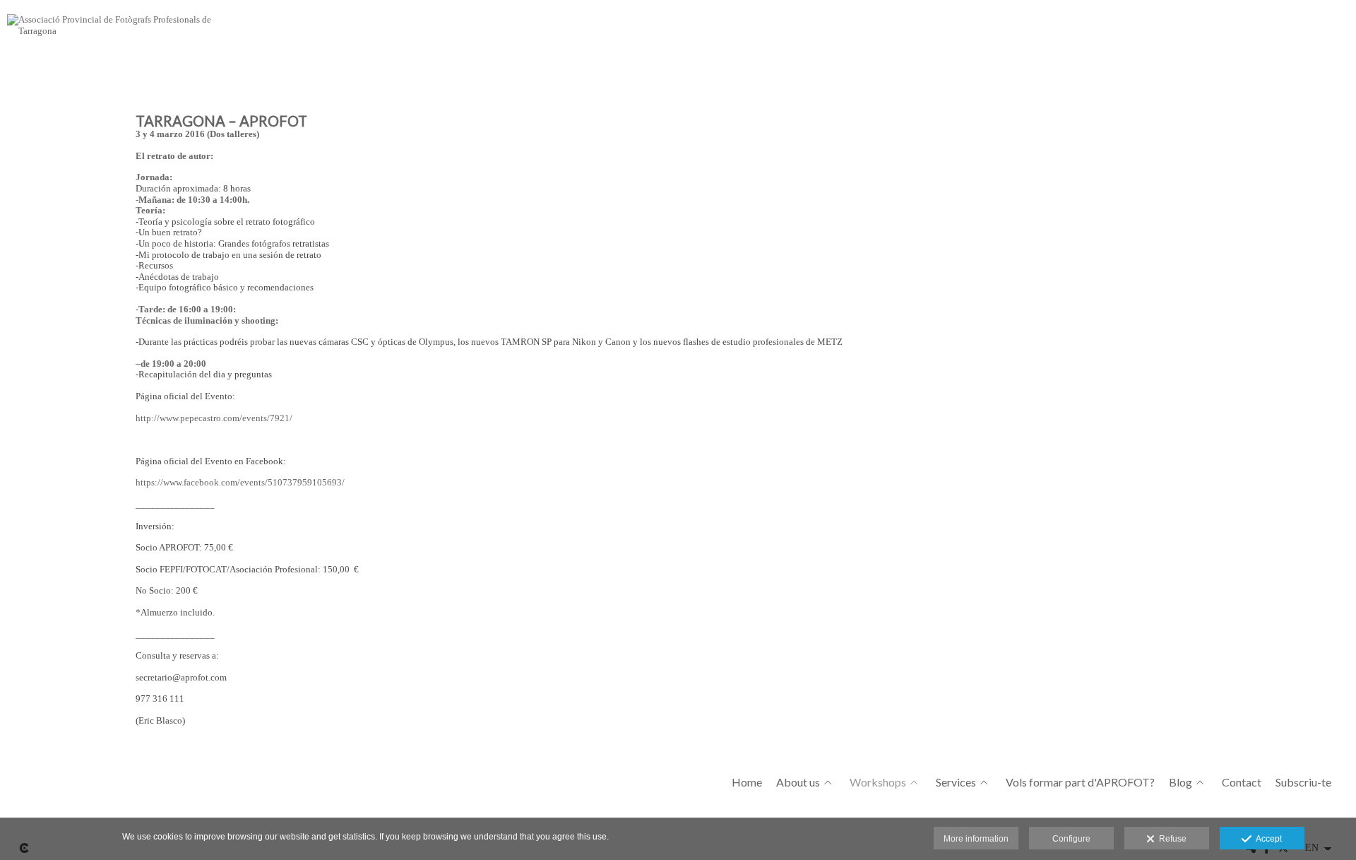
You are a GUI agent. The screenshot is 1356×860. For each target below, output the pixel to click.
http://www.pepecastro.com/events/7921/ (214, 418)
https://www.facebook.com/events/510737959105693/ (240, 482)
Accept (1266, 839)
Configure (1071, 839)
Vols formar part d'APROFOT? (1080, 782)
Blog (1180, 782)
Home (747, 782)
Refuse (1170, 839)
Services (956, 782)
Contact (1241, 782)
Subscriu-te (1303, 782)
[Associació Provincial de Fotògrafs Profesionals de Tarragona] (116, 29)
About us (798, 782)
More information (976, 839)
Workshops (878, 782)
